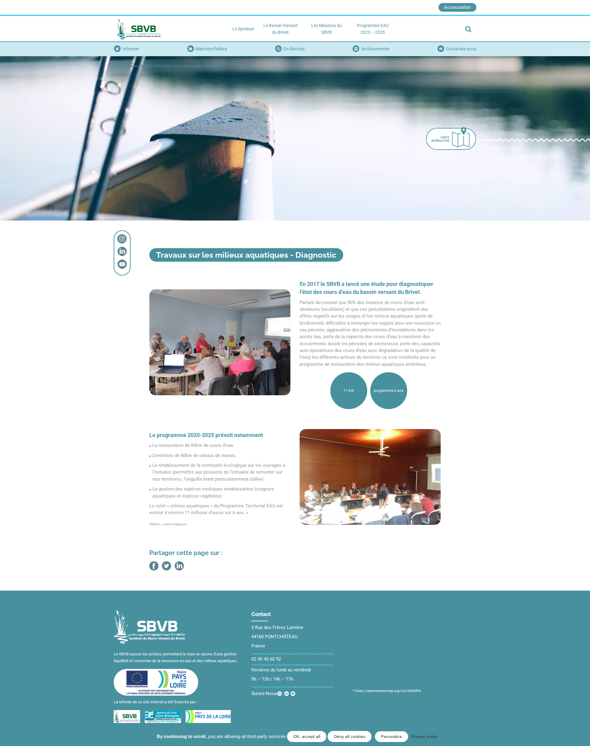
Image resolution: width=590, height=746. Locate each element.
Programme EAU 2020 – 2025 (141, 66)
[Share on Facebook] (154, 566)
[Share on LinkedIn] (179, 566)
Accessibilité (457, 7)
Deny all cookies (349, 736)
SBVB (117, 66)
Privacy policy (424, 736)
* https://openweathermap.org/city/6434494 (387, 691)
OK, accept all (306, 736)
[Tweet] (166, 566)
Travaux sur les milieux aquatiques (183, 66)
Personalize (391, 736)
